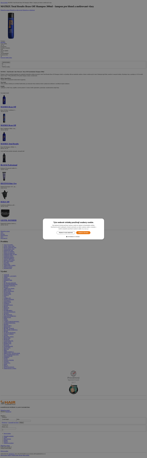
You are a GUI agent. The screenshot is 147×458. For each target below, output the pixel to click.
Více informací (85, 229)
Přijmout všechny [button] (83, 232)
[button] (73, 237)
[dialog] (73, 229)
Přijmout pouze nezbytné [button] (66, 232)
